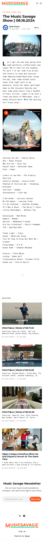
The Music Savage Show (12, 12)
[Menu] (41, 3)
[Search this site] (37, 3)
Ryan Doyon (14, 27)
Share (36, 27)
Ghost (27, 536)
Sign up (22, 531)
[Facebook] (24, 516)
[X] (20, 516)
